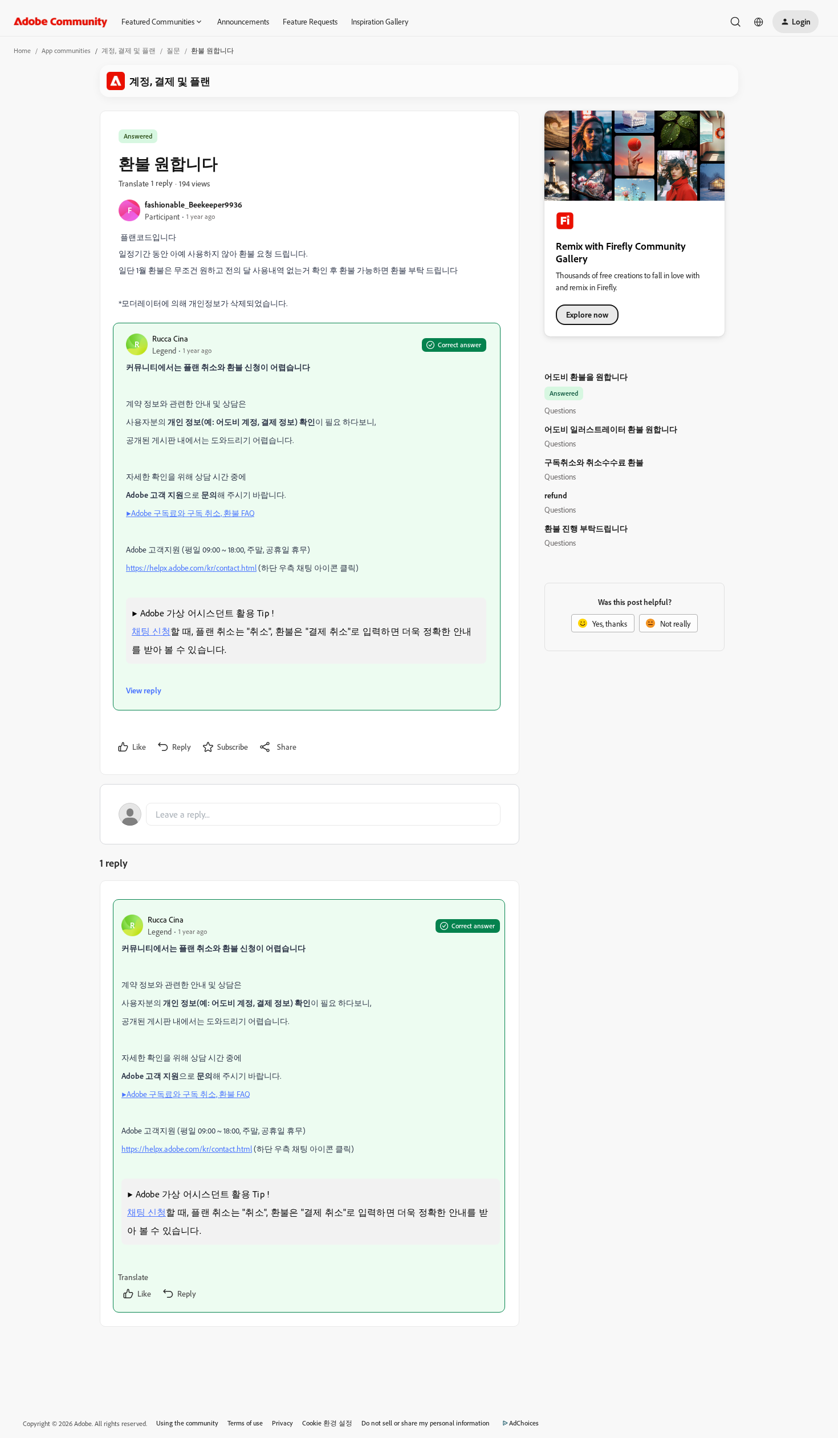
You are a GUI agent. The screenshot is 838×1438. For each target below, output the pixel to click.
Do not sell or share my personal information (425, 1423)
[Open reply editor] (309, 814)
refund (555, 495)
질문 (173, 50)
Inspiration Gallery (379, 21)
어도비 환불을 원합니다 (586, 376)
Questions (560, 410)
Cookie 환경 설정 (327, 1423)
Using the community (187, 1423)
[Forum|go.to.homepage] (61, 22)
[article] (309, 1106)
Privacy (282, 1423)
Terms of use (245, 1423)
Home (22, 50)
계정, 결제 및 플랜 (128, 50)
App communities (66, 50)
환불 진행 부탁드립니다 (586, 528)
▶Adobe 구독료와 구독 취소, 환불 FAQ (190, 513)
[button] (795, 21)
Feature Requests (310, 21)
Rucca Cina (170, 338)
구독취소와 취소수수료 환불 (594, 462)
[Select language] (759, 22)
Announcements (243, 21)
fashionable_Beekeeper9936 (193, 204)
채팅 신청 (151, 631)
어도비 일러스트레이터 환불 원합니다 (610, 429)
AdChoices (524, 1423)
